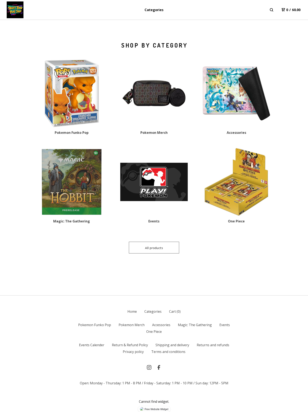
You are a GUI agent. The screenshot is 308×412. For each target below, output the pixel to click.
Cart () (175, 311)
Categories (154, 10)
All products (154, 248)
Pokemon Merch (132, 325)
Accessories (161, 325)
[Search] (271, 9)
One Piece (154, 331)
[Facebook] (159, 367)
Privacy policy (133, 351)
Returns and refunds (213, 345)
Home (132, 311)
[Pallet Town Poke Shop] (15, 9)
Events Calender (91, 345)
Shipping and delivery (172, 345)
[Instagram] (149, 367)
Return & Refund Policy (130, 345)
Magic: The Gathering (195, 325)
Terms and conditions (168, 351)
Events (224, 325)
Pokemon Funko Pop (94, 325)
